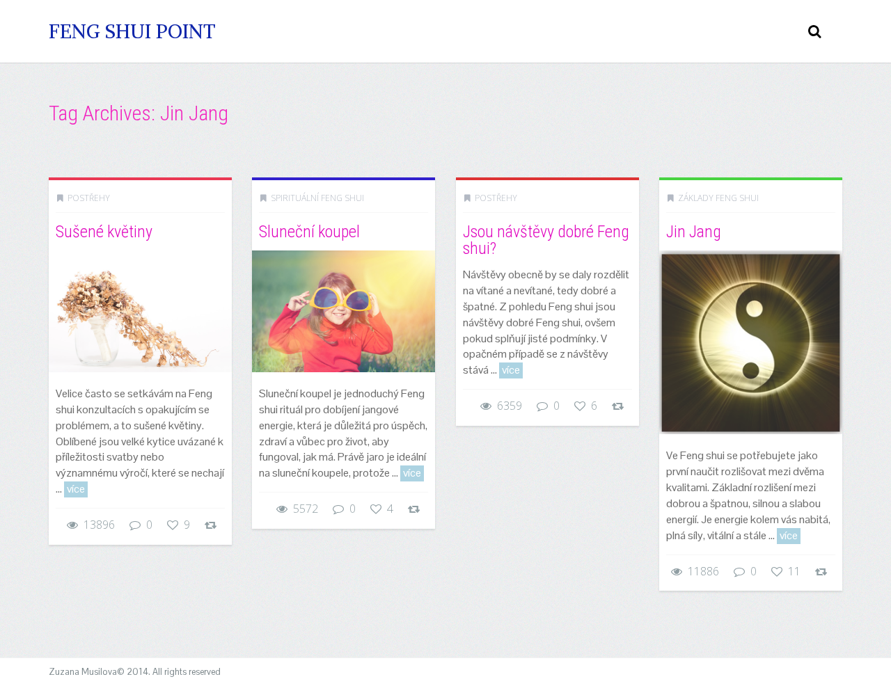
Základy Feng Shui (718, 198)
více (76, 488)
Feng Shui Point (132, 31)
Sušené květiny (104, 231)
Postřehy (89, 198)
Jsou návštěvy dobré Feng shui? (546, 240)
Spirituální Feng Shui (317, 198)
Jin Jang (693, 231)
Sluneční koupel (309, 231)
